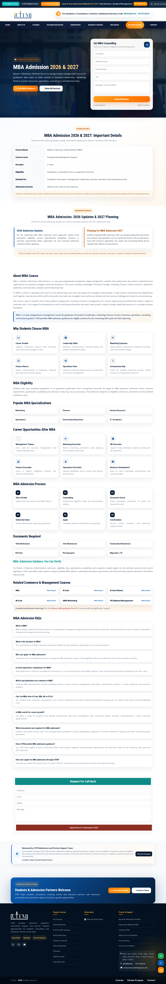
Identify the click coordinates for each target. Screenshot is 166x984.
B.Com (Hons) (130, 590)
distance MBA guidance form (63, 608)
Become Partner (135, 25)
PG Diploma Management (130, 600)
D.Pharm (56, 951)
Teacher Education (55, 25)
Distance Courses (95, 25)
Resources (114, 25)
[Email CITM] (24, 944)
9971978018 (140, 964)
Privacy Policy (124, 940)
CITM (20, 980)
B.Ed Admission (59, 924)
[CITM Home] (22, 14)
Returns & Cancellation (128, 935)
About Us (21, 25)
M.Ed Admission (59, 935)
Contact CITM (124, 930)
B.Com (83, 590)
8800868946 (128, 964)
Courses (35, 25)
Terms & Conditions (127, 946)
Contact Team (142, 890)
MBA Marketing (83, 600)
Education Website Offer (129, 924)
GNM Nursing (58, 956)
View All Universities (94, 919)
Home (7, 25)
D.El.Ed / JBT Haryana (61, 930)
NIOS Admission (59, 946)
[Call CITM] (13, 944)
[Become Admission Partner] (161, 970)
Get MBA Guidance (26, 88)
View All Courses (52, 88)
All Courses (57, 919)
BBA (36, 590)
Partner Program (143, 854)
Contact (153, 25)
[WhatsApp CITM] (18, 944)
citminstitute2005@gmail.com (135, 968)
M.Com (36, 600)
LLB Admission (59, 962)
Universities (75, 25)
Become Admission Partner (130, 919)
